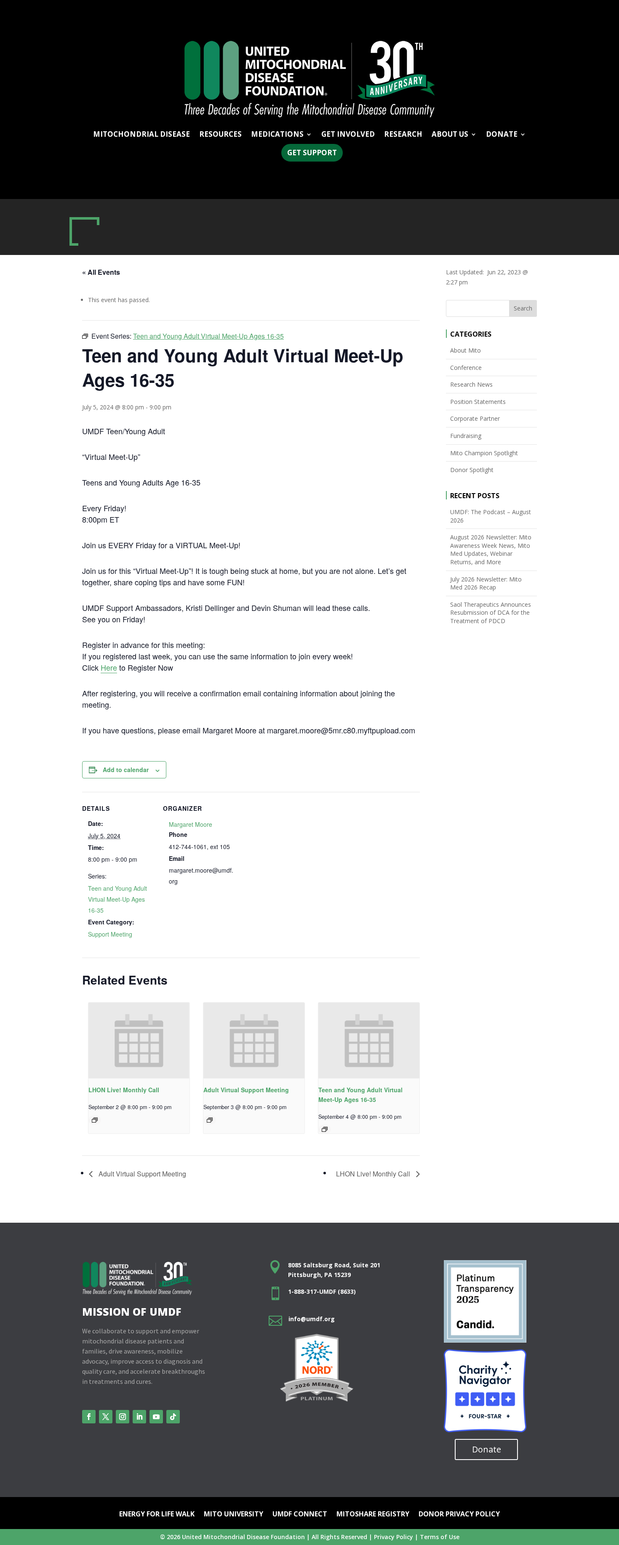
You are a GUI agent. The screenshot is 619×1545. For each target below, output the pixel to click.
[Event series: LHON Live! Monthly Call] (95, 1120)
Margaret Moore (190, 824)
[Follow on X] (105, 1416)
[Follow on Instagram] (122, 1416)
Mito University (233, 1514)
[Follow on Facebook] (89, 1416)
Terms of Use (439, 1537)
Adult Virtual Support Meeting (246, 1090)
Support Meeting (110, 934)
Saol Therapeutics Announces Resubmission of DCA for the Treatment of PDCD (490, 612)
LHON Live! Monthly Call (123, 1090)
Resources (220, 135)
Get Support (312, 152)
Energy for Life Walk (157, 1514)
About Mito (465, 350)
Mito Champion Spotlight (484, 453)
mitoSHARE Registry (372, 1514)
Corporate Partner (475, 418)
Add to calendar (126, 769)
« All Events (101, 272)
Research (403, 135)
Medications (277, 135)
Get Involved (348, 135)
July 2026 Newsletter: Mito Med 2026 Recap (486, 583)
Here (109, 667)
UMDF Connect (299, 1514)
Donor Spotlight (472, 470)
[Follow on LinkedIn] (139, 1416)
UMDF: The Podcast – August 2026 (490, 516)
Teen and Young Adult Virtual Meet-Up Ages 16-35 (117, 899)
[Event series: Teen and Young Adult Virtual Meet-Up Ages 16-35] (325, 1129)
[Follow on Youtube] (156, 1416)
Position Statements (478, 402)
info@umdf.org (311, 1319)
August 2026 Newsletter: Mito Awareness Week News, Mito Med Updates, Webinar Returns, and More (490, 549)
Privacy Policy (393, 1537)
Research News (471, 384)
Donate (486, 1449)
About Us (450, 135)
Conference (466, 368)
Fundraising (465, 436)
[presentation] (138, 1040)
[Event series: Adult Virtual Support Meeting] (210, 1120)
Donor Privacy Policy (459, 1514)
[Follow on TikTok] (173, 1416)
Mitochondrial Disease (141, 135)
